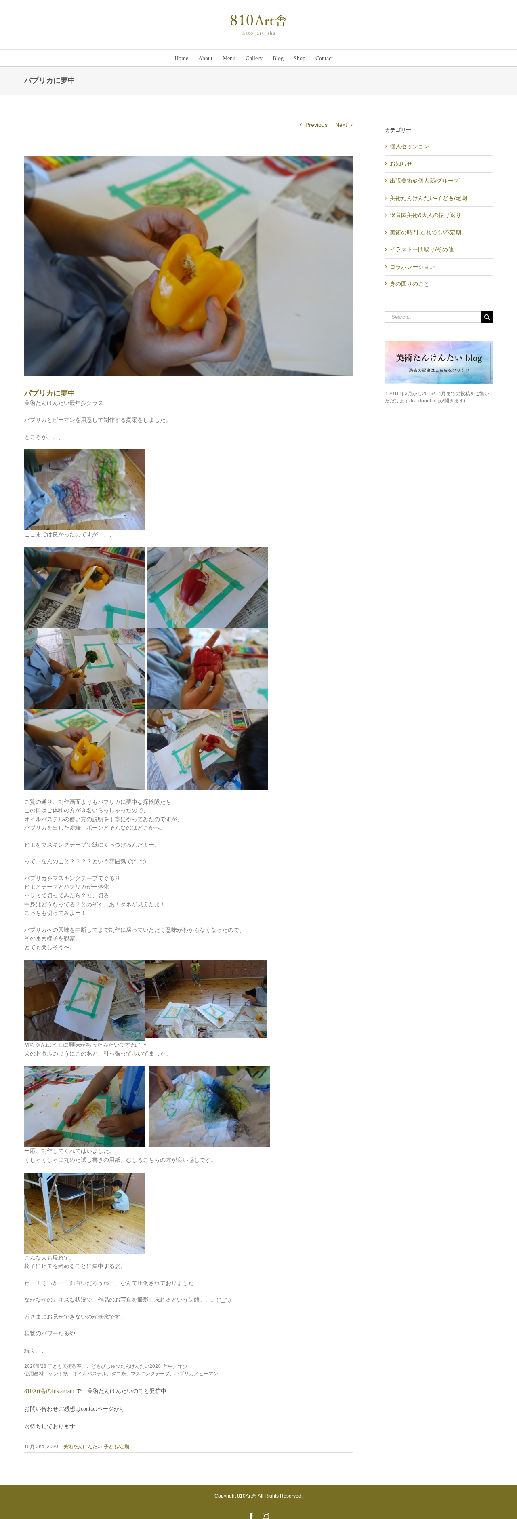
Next (341, 125)
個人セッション (409, 146)
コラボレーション (412, 266)
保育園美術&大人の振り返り (425, 215)
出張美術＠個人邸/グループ (424, 180)
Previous (316, 125)
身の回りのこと (409, 283)
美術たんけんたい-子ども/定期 (96, 1446)
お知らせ (401, 163)
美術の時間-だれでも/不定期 (425, 232)
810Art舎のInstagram (50, 1391)
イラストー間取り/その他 (422, 249)
